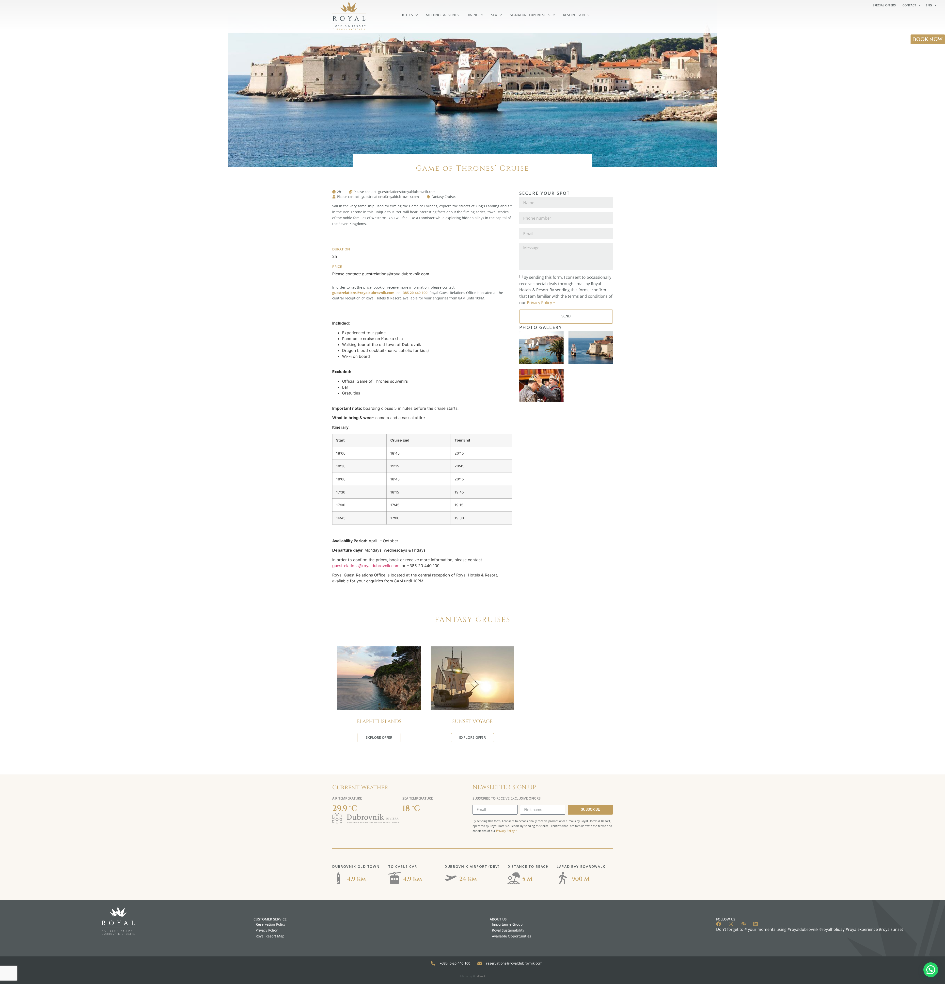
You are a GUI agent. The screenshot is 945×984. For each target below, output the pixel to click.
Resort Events (576, 15)
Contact (909, 5)
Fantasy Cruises (443, 196)
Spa (494, 15)
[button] (930, 969)
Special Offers (884, 5)
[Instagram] (730, 923)
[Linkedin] (755, 923)
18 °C (411, 808)
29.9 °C (344, 808)
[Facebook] (718, 923)
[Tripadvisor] (743, 923)
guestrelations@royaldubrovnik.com (365, 565)
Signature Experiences (530, 15)
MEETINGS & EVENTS (442, 15)
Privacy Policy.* (541, 302)
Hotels (406, 15)
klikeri (481, 976)
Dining (472, 15)
